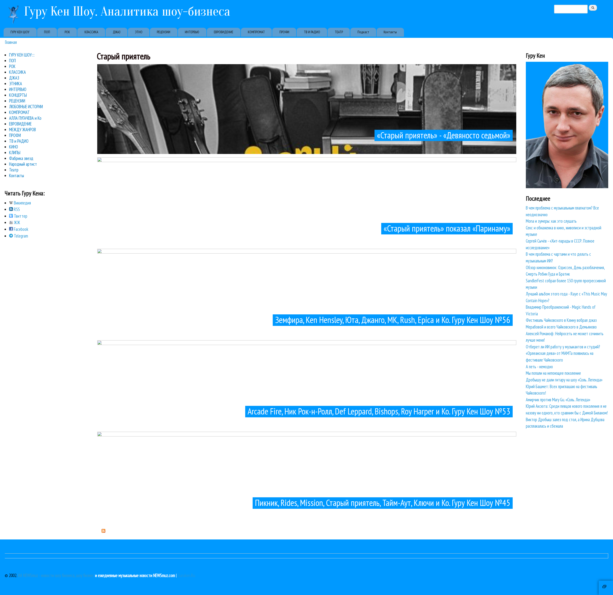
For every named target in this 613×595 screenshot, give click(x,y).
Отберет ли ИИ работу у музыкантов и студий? (563, 347)
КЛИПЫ (14, 152)
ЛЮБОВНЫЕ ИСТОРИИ (26, 106)
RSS (16, 209)
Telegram (20, 236)
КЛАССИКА (91, 32)
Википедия (22, 203)
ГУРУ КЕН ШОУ (20, 32)
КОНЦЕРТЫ (18, 95)
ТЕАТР (339, 32)
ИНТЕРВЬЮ (192, 32)
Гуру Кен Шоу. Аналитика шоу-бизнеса (127, 11)
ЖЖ (16, 222)
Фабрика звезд (21, 158)
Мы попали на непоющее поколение (553, 373)
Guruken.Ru (186, 575)
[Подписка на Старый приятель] (103, 531)
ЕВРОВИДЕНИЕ (223, 32)
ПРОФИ (284, 32)
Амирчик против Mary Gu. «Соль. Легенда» (558, 399)
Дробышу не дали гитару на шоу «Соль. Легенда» (564, 380)
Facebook (20, 229)
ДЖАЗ (116, 32)
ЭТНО (138, 32)
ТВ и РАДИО (18, 141)
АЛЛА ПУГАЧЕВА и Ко (25, 118)
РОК (67, 32)
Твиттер (20, 216)
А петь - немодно (539, 366)
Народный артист (23, 164)
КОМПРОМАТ (256, 32)
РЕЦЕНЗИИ (163, 32)
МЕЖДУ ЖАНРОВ (22, 129)
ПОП (47, 32)
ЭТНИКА (15, 83)
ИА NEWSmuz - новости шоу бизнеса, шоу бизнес (56, 575)
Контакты (390, 32)
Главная (11, 42)
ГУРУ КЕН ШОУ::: (21, 55)
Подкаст (363, 32)
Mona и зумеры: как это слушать (551, 221)
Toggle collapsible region (606, 588)
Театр (13, 170)
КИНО (13, 147)
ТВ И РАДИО (312, 32)
